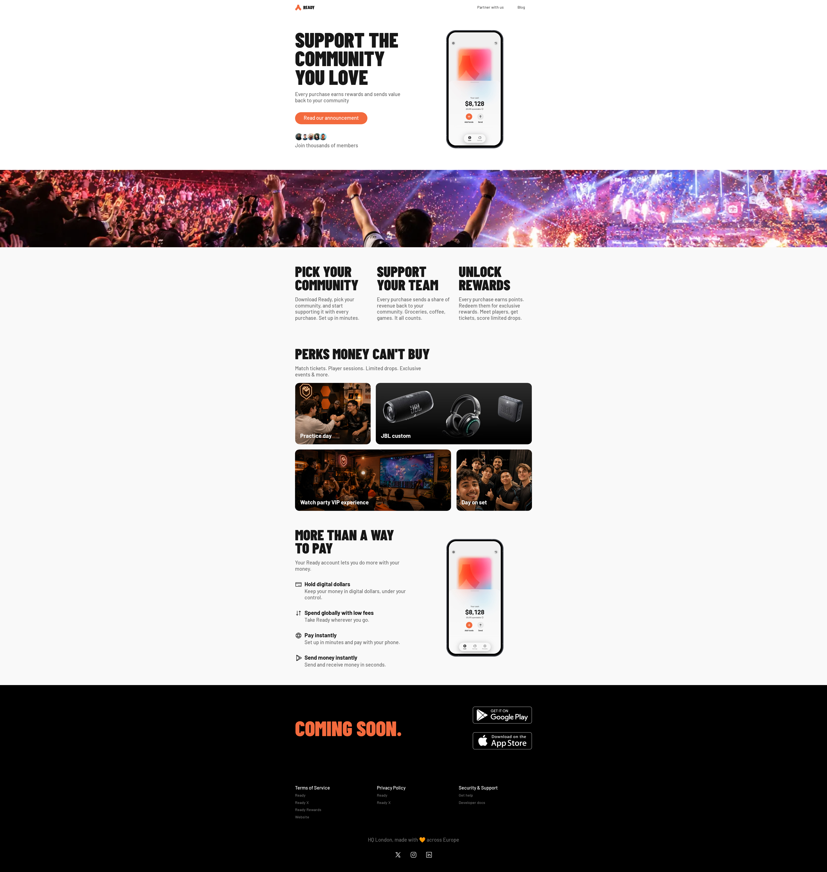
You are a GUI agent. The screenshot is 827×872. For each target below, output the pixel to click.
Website (302, 816)
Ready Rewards (308, 809)
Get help (466, 795)
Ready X (302, 802)
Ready (300, 795)
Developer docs (472, 802)
